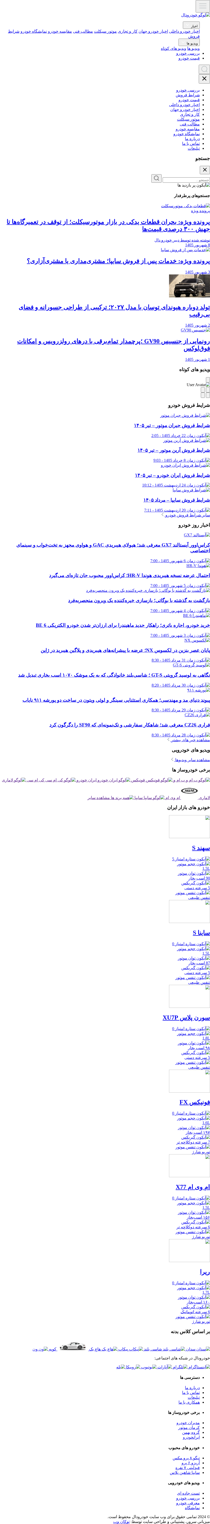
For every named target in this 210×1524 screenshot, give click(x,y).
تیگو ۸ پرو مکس (186, 1458)
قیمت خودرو (189, 58)
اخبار (194, 26)
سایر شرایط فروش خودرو (187, 515)
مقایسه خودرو (60, 31)
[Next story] (203, 395)
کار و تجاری (128, 31)
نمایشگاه (192, 1508)
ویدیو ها (192, 43)
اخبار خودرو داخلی (184, 31)
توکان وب (121, 1521)
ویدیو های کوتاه (173, 48)
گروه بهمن (191, 1432)
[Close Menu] (204, 79)
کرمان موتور (189, 1427)
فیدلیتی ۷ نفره (187, 1467)
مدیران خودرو (188, 1423)
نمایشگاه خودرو (33, 31)
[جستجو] (156, 178)
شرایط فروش (188, 95)
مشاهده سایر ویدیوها (192, 760)
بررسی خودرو (188, 53)
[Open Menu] (203, 6)
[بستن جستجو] (205, 170)
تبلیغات (194, 148)
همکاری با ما (189, 1402)
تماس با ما (191, 143)
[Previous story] (208, 395)
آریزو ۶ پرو (191, 1463)
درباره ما (192, 138)
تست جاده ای (188, 1493)
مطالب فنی (83, 31)
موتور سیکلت (105, 31)
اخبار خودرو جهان (153, 31)
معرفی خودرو (188, 1503)
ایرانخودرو (191, 1437)
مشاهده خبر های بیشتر (190, 740)
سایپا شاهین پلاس (185, 1472)
